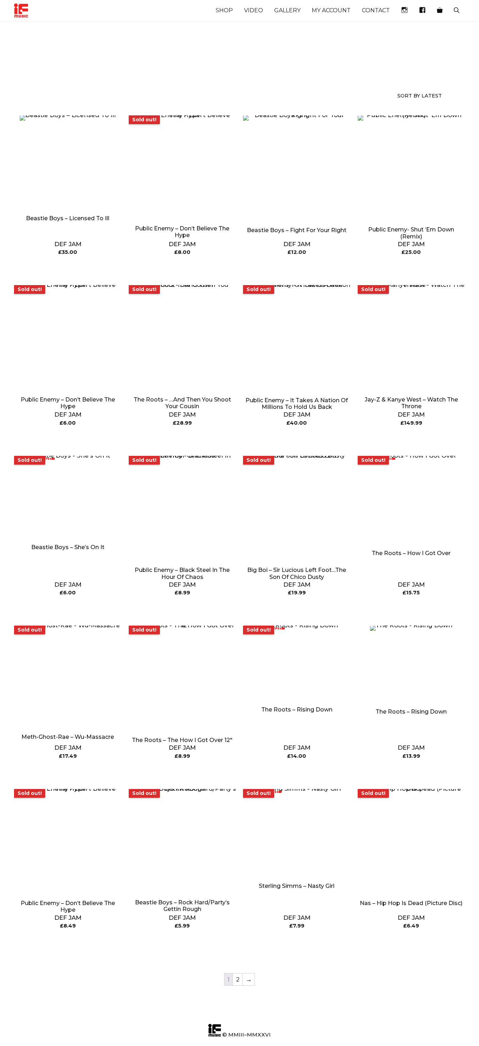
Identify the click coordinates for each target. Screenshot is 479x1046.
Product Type (88, 71)
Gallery (287, 10)
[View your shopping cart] (439, 10)
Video (253, 10)
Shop (224, 10)
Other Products (146, 71)
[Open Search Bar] (456, 10)
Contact (376, 10)
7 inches (199, 67)
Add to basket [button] (67, 270)
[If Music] (21, 10)
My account (331, 10)
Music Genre (26, 71)
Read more (182, 270)
